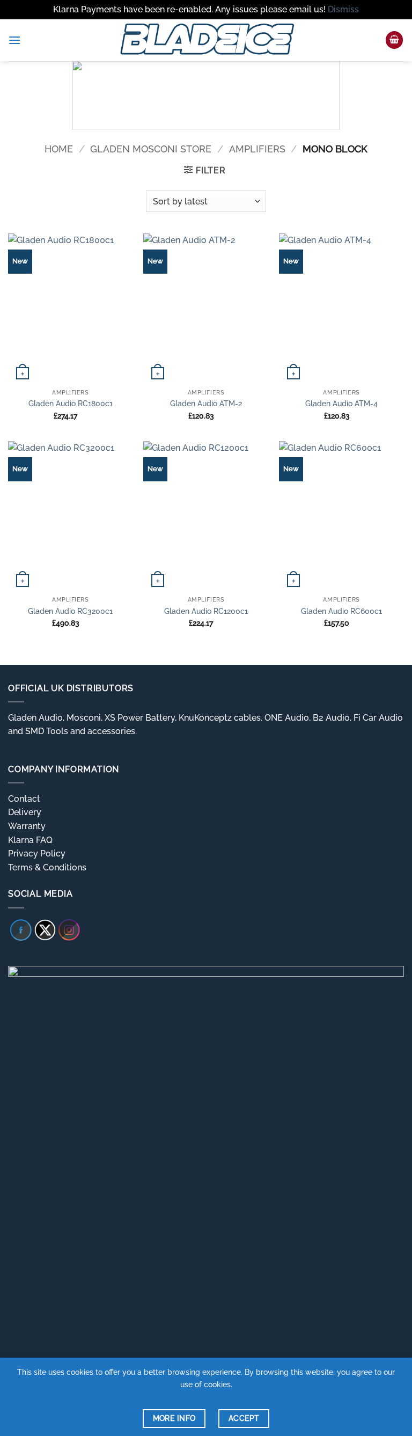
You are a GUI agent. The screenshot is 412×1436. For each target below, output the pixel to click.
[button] (14, 40)
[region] (206, 95)
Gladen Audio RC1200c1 (206, 611)
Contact (24, 799)
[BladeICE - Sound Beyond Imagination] (206, 40)
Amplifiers (257, 149)
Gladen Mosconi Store (150, 149)
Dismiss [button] (343, 9)
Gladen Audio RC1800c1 (70, 403)
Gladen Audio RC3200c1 (70, 611)
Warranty (27, 826)
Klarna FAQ (30, 840)
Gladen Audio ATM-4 (341, 403)
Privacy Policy (36, 853)
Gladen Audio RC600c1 (341, 611)
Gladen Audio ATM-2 (206, 403)
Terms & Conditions (47, 867)
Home (59, 149)
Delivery (24, 812)
